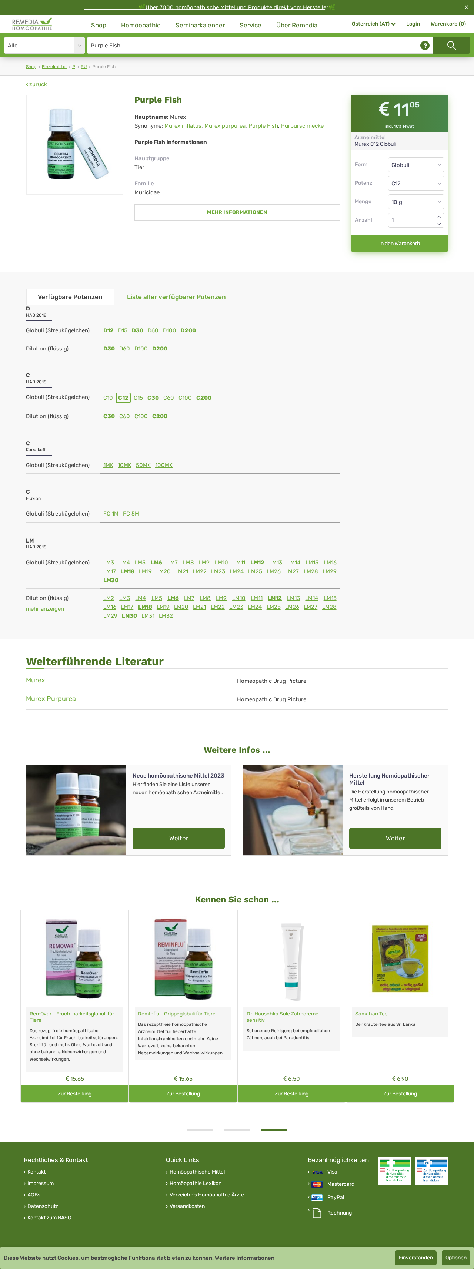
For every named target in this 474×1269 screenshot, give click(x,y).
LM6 (156, 562)
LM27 (292, 571)
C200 (203, 398)
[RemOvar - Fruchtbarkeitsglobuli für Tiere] (74, 958)
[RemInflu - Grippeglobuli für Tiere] (183, 958)
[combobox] (416, 183)
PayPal (335, 1197)
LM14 (293, 562)
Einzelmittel (54, 66)
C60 (168, 398)
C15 (138, 398)
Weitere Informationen (244, 1258)
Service (250, 25)
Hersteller (315, 7)
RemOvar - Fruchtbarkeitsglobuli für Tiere (72, 1017)
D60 (153, 330)
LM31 (147, 615)
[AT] (32, 24)
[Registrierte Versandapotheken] (394, 1171)
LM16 (330, 562)
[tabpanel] (291, 1006)
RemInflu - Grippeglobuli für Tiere (177, 1014)
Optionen (456, 1258)
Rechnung (339, 1213)
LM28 (311, 571)
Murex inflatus (182, 125)
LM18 (127, 571)
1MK (108, 465)
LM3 (108, 562)
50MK (143, 465)
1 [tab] (200, 1130)
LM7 (172, 562)
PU (84, 66)
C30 (153, 398)
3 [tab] (274, 1130)
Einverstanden (416, 1258)
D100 (169, 330)
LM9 (204, 562)
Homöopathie (141, 25)
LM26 (274, 571)
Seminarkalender (200, 25)
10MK (124, 465)
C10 (108, 398)
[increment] (439, 216)
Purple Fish (263, 125)
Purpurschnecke (302, 125)
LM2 (108, 598)
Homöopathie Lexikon (195, 1183)
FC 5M (131, 513)
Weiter (178, 838)
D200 (188, 330)
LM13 (275, 562)
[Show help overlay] (425, 45)
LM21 (181, 571)
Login (413, 24)
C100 (185, 398)
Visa (332, 1172)
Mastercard (340, 1184)
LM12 (257, 562)
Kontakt (36, 1172)
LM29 (330, 571)
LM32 (166, 615)
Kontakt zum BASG (49, 1218)
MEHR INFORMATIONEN (237, 212)
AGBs (33, 1195)
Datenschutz (42, 1206)
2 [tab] (237, 1130)
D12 (108, 330)
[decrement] (439, 224)
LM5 (140, 562)
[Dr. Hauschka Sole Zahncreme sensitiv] (291, 958)
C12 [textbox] (396, 183)
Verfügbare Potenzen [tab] (70, 297)
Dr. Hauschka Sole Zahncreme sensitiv (282, 1017)
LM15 (312, 562)
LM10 (221, 562)
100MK (164, 465)
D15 (122, 330)
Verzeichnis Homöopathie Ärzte (207, 1195)
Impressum (40, 1183)
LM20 (163, 571)
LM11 (239, 562)
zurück (37, 84)
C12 (123, 398)
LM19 (145, 571)
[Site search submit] (451, 45)
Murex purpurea (225, 125)
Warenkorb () (448, 24)
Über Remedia (296, 25)
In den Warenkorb (399, 243)
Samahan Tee (371, 1014)
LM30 (110, 580)
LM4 (124, 562)
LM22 (200, 571)
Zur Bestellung (74, 1094)
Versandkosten (187, 1206)
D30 (137, 330)
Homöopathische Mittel (197, 1172)
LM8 (188, 562)
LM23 (218, 571)
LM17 (109, 571)
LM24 (237, 571)
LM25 (255, 571)
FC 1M (110, 513)
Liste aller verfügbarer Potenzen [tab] (176, 297)
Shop (98, 25)
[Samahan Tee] (400, 958)
